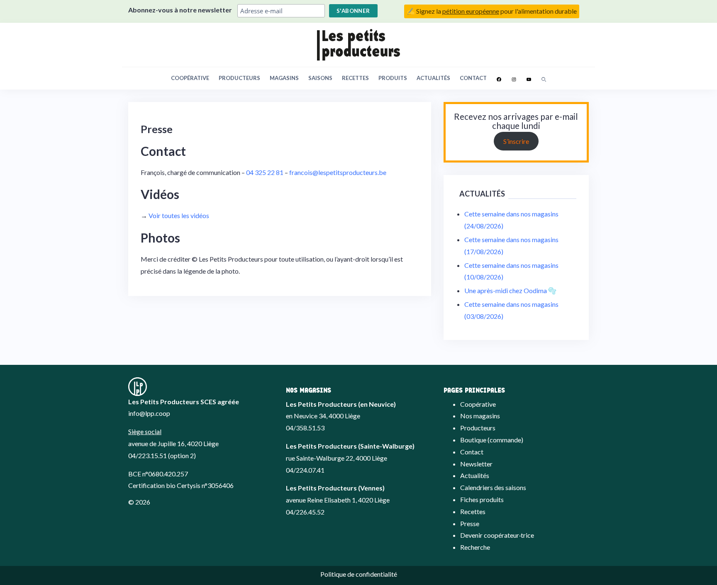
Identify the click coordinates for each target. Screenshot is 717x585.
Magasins (284, 78)
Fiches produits (482, 499)
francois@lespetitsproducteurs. (334, 172)
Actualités (433, 78)
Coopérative (190, 78)
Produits (392, 78)
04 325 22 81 (264, 172)
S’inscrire (516, 141)
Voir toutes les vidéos (179, 215)
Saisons (320, 78)
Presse (469, 523)
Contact (473, 78)
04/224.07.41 (305, 470)
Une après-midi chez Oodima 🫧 (510, 290)
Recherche (475, 547)
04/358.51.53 (305, 428)
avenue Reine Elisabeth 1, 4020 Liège (338, 500)
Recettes (355, 78)
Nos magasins (480, 416)
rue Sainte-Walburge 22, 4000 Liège (336, 458)
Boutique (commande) (491, 440)
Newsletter (476, 464)
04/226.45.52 (305, 512)
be (382, 172)
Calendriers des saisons (493, 487)
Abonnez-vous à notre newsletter (180, 10)
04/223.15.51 (147, 455)
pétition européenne (470, 11)
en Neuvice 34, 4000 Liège (323, 416)
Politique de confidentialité (358, 574)
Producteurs (239, 78)
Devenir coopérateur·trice (497, 535)
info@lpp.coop (149, 413)
